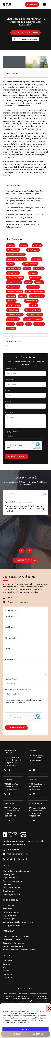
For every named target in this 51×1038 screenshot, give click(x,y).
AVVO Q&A (37, 245)
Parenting (11, 296)
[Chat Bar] (25, 1034)
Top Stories (39, 324)
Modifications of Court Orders (16, 936)
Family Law (38, 268)
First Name (9, 369)
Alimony (23, 245)
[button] (47, 1006)
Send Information (16, 456)
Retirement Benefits (15, 315)
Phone (8, 401)
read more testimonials (25, 560)
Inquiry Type (10, 431)
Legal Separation (14, 282)
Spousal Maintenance (33, 319)
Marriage (39, 282)
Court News (36, 259)
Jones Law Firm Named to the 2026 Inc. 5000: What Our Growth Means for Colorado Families (22, 224)
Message (9, 412)
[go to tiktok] (26, 859)
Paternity (22, 296)
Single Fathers (13, 319)
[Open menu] (44, 4)
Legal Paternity (9, 915)
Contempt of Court (11, 940)
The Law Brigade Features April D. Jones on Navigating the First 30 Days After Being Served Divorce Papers (24, 201)
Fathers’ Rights (9, 919)
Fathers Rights (13, 273)
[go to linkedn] (15, 859)
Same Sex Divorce (34, 315)
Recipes (34, 305)
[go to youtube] (23, 859)
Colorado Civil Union (11, 888)
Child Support (33, 250)
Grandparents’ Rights (12, 925)
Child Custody (13, 250)
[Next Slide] (29, 551)
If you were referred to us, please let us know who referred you (23, 701)
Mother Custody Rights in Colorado (18, 922)
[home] (7, 4)
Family (27, 268)
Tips (28, 324)
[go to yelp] (19, 859)
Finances (32, 273)
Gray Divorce (8, 891)
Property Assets (31, 301)
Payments (7, 974)
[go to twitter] (8, 859)
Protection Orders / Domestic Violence (20, 949)
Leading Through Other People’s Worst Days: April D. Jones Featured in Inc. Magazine (25, 192)
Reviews (6, 964)
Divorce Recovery (30, 264)
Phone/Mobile (11, 638)
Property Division (14, 305)
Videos (6, 971)
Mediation (7, 884)
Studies (10, 324)
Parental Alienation (15, 291)
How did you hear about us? (18, 689)
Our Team (7, 960)
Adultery (11, 245)
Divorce (10, 264)
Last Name (9, 379)
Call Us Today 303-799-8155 (25, 32)
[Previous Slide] (22, 551)
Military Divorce (13, 287)
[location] (9, 770)
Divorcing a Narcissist (12, 894)
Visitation (11, 328)
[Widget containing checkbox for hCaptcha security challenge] (23, 445)
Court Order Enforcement (14, 943)
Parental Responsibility (34, 291)
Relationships (13, 310)
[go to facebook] (4, 859)
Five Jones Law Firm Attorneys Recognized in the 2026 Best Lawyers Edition (25, 209)
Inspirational (35, 278)
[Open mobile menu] (7, 346)
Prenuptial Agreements (13, 946)
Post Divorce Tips (36, 296)
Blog (4, 967)
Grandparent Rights (15, 278)
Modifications (33, 287)
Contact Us (8, 977)
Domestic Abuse (14, 268)
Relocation (7, 908)
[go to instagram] (11, 859)
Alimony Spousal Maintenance (16, 871)
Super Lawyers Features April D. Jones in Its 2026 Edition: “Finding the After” (24, 216)
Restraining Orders (33, 310)
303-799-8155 (31, 4)
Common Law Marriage (17, 259)
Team (20, 324)
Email (7, 390)
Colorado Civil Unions (16, 254)
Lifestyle (28, 282)
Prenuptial (11, 301)
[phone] (5, 770)
